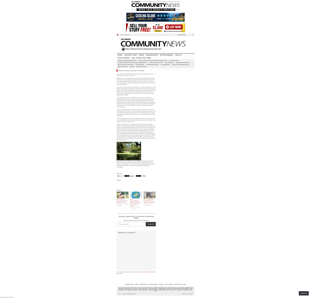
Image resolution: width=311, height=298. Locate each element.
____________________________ (155, 22)
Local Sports (124, 58)
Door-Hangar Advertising (152, 64)
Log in (183, 294)
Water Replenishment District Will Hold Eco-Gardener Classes (135, 202)
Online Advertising (165, 64)
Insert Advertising (139, 64)
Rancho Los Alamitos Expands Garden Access (122, 200)
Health (178, 55)
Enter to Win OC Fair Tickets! (156, 62)
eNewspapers (152, 55)
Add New (191, 294)
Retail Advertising (169, 62)
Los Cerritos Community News (128, 294)
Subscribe (132, 66)
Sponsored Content (141, 66)
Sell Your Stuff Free (141, 58)
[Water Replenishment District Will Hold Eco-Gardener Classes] (136, 195)
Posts (187, 294)
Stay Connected (125, 34)
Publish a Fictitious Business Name (180, 64)
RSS (155, 290)
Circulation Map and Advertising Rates (127, 60)
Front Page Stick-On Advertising (125, 64)
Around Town (130, 55)
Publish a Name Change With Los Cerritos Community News (152, 60)
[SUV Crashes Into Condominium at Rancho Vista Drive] (150, 195)
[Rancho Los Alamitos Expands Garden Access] (123, 195)
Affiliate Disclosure (174, 60)
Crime (141, 55)
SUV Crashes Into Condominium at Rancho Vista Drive (149, 200)
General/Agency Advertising (182, 62)
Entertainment (166, 55)
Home (120, 55)
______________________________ (155, 12)
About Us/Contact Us (123, 66)
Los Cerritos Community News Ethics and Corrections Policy (132, 62)
